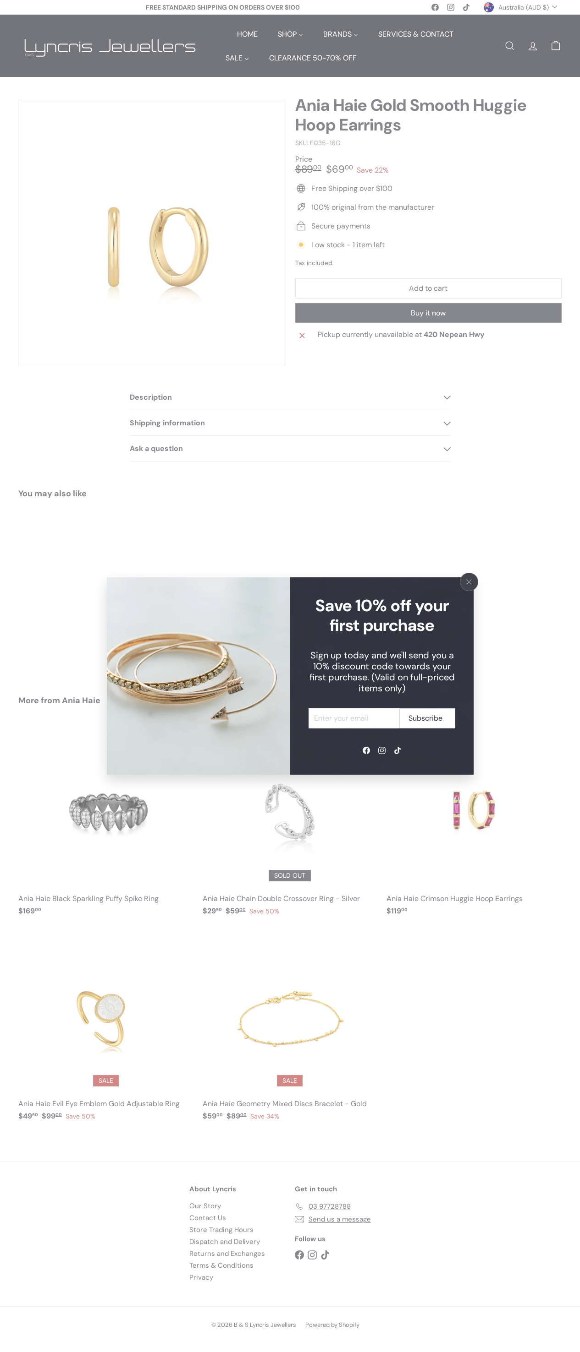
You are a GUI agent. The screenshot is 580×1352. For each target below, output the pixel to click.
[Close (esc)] (469, 582)
